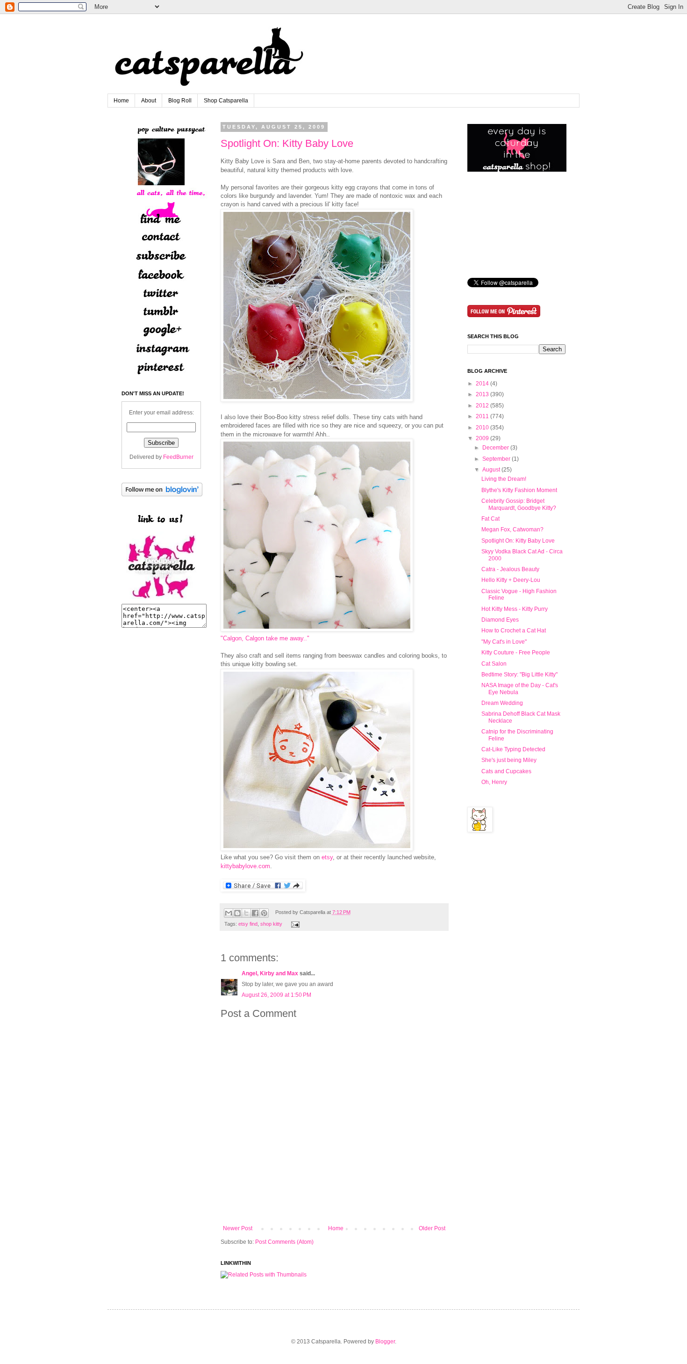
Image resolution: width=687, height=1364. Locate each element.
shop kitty (271, 924)
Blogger (385, 1341)
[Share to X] (246, 913)
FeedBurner (178, 457)
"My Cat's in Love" (504, 641)
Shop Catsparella (226, 100)
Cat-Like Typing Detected (513, 749)
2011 (482, 416)
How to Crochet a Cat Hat (513, 630)
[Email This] (228, 913)
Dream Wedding (502, 703)
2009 (482, 438)
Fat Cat (490, 518)
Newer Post (237, 1228)
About (148, 100)
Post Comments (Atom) (284, 1242)
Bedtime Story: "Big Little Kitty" (519, 674)
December (495, 447)
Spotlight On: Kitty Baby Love (287, 143)
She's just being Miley (509, 760)
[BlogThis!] (237, 913)
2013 (482, 394)
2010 (482, 427)
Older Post (432, 1228)
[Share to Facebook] (255, 913)
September (496, 459)
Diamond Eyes (500, 620)
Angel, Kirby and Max (270, 973)
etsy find (248, 924)
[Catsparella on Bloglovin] (162, 494)
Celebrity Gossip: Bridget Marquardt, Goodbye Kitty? (518, 504)
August (491, 469)
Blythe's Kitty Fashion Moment (519, 490)
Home (121, 100)
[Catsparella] (161, 599)
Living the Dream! (503, 479)
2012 (482, 405)
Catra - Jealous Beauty (510, 569)
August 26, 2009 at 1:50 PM (276, 995)
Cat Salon (494, 663)
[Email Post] (294, 924)
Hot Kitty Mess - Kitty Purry (514, 609)
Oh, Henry (494, 782)
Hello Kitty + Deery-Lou (510, 580)
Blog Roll (180, 100)
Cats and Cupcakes (506, 771)
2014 (482, 383)
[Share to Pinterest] (264, 913)
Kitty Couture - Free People (515, 652)
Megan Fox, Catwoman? (512, 529)
